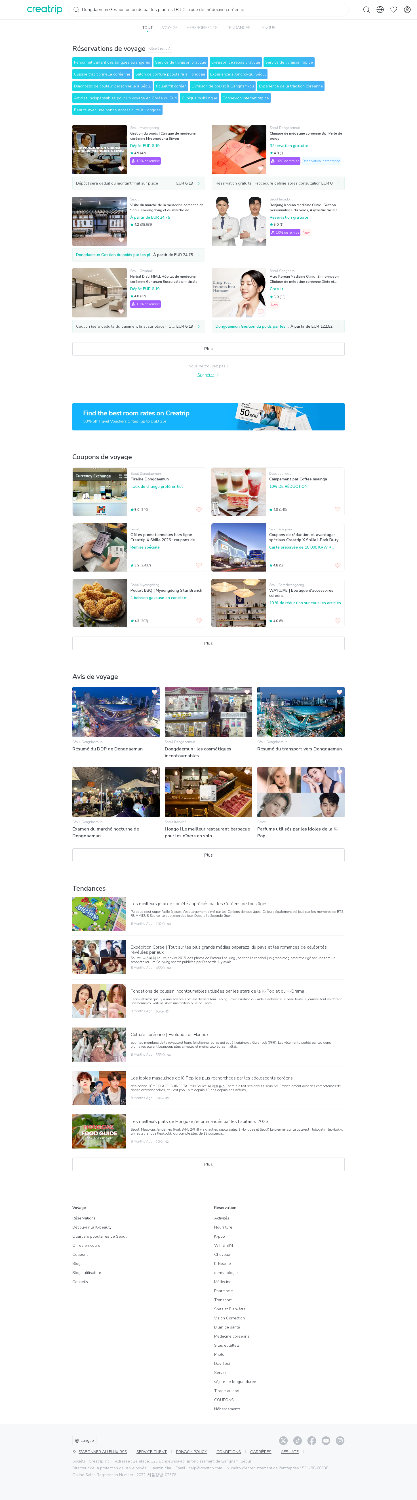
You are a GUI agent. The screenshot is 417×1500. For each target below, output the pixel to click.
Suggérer (205, 375)
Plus (208, 349)
